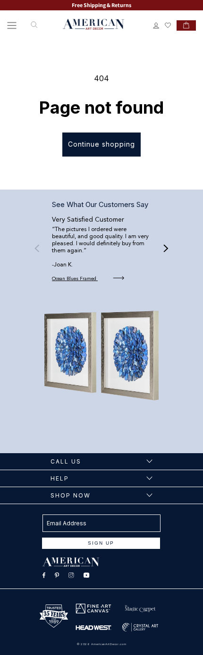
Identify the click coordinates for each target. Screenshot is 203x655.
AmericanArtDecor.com (108, 644)
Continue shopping (101, 144)
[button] (11, 25)
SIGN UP (101, 543)
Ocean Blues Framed (75, 278)
